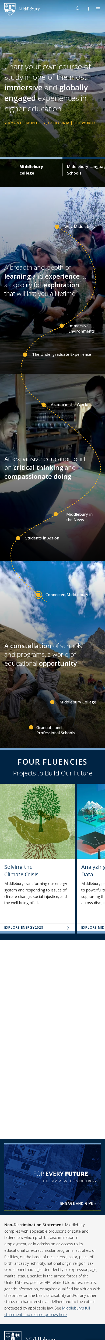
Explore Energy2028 (24, 927)
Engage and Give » (78, 1203)
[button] (80, 8)
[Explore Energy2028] (37, 821)
